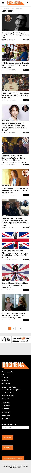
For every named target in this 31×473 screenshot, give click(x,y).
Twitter (6, 409)
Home (3, 8)
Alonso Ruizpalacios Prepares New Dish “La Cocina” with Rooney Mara (15, 35)
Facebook (7, 405)
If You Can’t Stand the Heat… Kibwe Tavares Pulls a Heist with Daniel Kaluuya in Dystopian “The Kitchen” (15, 254)
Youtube (7, 415)
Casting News (5, 30)
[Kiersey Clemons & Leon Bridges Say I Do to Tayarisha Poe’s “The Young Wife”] (15, 272)
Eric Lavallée (5, 39)
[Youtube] (3, 415)
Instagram (7, 412)
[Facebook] (3, 405)
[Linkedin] (3, 419)
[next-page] (20, 328)
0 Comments (26, 39)
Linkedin (6, 418)
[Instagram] (3, 412)
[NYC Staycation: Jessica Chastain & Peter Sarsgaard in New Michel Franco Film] (15, 52)
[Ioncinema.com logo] (16, 3)
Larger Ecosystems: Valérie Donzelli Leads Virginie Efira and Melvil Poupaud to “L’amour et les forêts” (15, 221)
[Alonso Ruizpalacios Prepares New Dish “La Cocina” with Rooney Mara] (15, 22)
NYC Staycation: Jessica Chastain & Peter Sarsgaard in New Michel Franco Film (15, 65)
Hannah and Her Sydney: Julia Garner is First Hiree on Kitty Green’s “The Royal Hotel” (13, 315)
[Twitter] (3, 409)
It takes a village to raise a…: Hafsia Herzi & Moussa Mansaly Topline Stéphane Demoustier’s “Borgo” (14, 126)
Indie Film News (10, 8)
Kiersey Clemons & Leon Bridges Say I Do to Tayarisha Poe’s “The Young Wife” (15, 285)
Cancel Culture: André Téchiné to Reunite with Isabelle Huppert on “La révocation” (15, 190)
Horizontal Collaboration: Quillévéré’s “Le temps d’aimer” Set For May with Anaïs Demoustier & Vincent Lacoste (14, 159)
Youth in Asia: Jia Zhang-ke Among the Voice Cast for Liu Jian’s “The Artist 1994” (15, 95)
